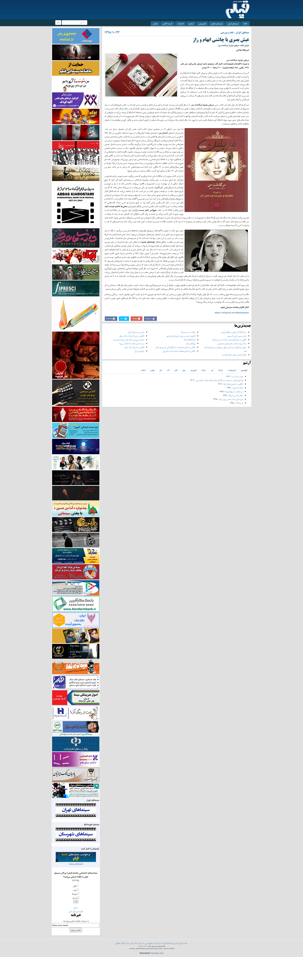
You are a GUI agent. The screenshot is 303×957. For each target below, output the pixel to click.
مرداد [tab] (203, 370)
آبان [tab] (176, 370)
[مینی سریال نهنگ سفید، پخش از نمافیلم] (75, 132)
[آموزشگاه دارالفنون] (75, 524)
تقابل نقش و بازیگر (236, 395)
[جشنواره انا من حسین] (75, 509)
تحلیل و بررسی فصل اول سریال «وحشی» (128, 339)
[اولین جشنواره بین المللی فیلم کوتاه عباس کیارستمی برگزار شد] (75, 204)
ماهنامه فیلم (144, 946)
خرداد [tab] (220, 370)
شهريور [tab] (193, 370)
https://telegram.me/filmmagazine (232, 312)
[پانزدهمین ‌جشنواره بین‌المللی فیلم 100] (75, 52)
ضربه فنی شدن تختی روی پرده (230, 399)
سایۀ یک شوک (237, 388)
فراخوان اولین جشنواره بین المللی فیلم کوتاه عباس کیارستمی (219, 380)
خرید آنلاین (167, 23)
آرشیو (191, 23)
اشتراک (181, 23)
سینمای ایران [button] (233, 23)
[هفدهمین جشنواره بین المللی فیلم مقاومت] (75, 414)
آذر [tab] (168, 370)
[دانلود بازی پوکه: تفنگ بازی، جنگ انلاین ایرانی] (75, 116)
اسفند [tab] (143, 370)
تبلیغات (157, 943)
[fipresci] (75, 288)
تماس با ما (130, 943)
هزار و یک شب (237, 376)
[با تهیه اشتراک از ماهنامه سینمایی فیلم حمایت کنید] (75, 68)
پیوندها (173, 943)
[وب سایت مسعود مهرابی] (75, 313)
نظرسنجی (148, 943)
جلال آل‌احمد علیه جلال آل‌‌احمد (234, 355)
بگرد (58, 22)
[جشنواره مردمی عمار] (75, 446)
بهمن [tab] (152, 370)
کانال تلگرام (120, 943)
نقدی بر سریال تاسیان (136, 332)
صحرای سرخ (139, 351)
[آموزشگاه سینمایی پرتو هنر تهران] (75, 392)
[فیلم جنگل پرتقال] (75, 272)
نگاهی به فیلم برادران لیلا (233, 384)
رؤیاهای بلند (191, 343)
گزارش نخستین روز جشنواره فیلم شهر (181, 336)
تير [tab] (212, 370)
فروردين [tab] (244, 370)
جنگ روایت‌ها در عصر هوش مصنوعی (232, 343)
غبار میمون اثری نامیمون (237, 336)
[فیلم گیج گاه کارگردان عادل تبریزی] (75, 256)
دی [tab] (160, 370)
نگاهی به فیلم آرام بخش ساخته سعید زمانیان (229, 339)
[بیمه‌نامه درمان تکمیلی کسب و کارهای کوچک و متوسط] (75, 36)
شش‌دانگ (239, 403)
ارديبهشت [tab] (232, 370)
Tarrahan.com (157, 953)
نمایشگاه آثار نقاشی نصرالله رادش (234, 332)
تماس (155, 23)
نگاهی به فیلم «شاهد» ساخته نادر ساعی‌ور (179, 351)
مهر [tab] (184, 370)
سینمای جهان (217, 23)
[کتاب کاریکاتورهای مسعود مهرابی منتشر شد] (75, 153)
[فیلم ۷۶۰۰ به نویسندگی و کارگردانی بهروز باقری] (75, 173)
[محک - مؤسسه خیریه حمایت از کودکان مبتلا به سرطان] (75, 84)
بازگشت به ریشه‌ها (188, 332)
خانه (245, 23)
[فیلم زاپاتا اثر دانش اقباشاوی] (75, 355)
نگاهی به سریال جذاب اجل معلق (131, 336)
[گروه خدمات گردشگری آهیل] (75, 430)
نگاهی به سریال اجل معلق (134, 347)
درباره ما (139, 943)
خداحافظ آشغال (190, 339)
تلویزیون (202, 23)
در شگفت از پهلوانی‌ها (234, 391)
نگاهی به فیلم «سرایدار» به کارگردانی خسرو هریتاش (175, 347)
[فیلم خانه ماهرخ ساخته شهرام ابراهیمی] (75, 238)
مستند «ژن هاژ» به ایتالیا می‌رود (131, 343)
